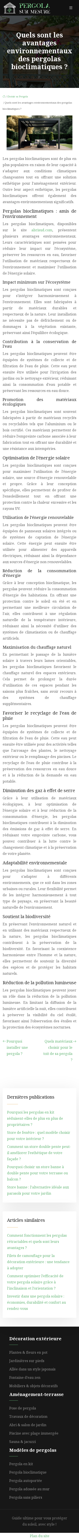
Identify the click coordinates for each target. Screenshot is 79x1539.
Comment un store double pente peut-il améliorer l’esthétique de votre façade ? (39, 1152)
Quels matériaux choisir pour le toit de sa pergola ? (57, 1050)
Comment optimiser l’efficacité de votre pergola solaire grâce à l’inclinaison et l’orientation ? (35, 1282)
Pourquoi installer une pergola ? (17, 1047)
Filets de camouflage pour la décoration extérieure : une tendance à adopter (38, 1261)
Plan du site (39, 1535)
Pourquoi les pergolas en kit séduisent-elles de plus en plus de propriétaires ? (35, 1118)
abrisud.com (41, 230)
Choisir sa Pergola (17, 96)
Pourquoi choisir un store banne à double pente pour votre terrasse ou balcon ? (37, 1173)
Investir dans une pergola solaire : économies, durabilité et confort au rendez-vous (36, 1302)
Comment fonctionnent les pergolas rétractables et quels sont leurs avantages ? (37, 1241)
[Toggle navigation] (71, 8)
